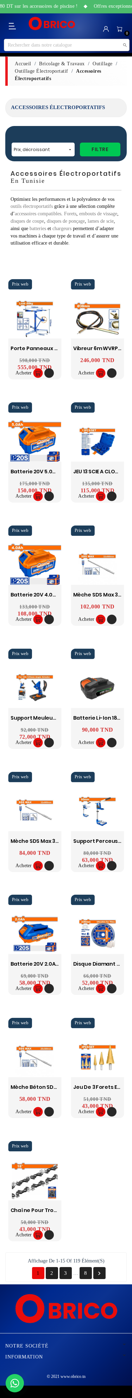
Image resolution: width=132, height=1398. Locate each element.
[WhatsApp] (15, 1383)
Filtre (100, 149)
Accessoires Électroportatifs (58, 107)
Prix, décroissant (43, 149)
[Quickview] (49, 373)
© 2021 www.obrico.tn (66, 1376)
